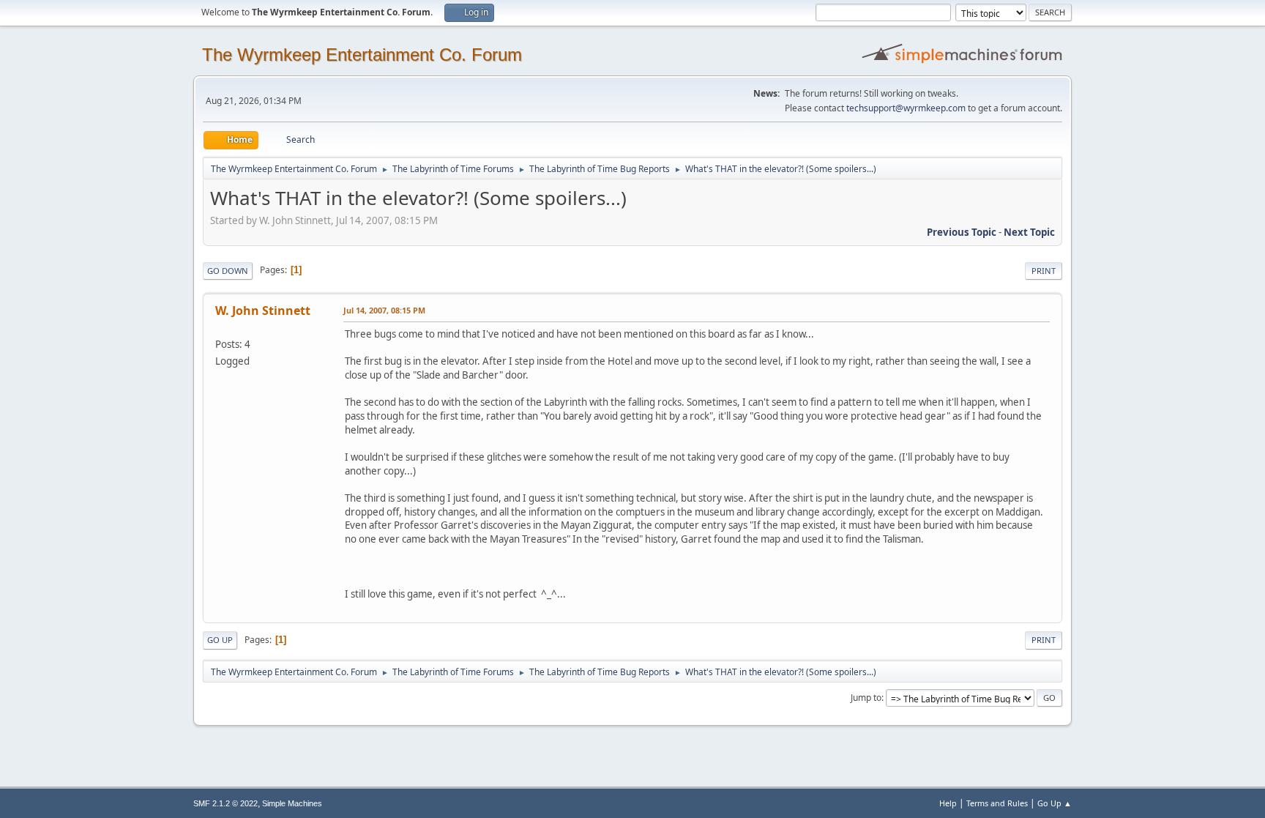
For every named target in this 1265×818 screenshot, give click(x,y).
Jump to (866, 697)
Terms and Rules (997, 802)
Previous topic (961, 232)
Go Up (220, 639)
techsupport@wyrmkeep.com (906, 108)
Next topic (1029, 232)
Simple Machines (292, 803)
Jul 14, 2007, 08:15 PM (384, 310)
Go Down (227, 270)
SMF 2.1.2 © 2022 (225, 803)
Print (1043, 270)
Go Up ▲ (1054, 802)
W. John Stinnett (262, 310)
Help (948, 802)
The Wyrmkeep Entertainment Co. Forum (362, 54)
